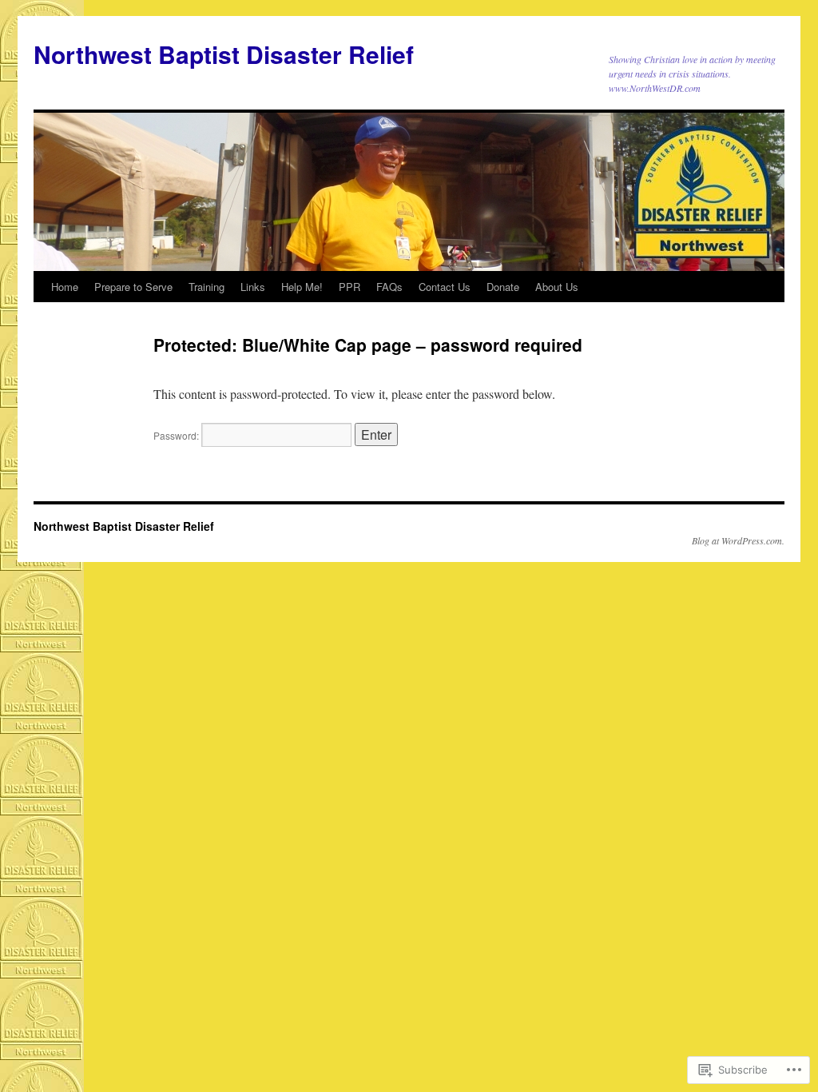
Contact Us (445, 286)
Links (252, 286)
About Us (556, 286)
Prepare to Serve (133, 286)
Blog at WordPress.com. (738, 540)
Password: (177, 435)
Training (206, 286)
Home (64, 286)
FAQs (389, 286)
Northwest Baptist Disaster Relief (224, 54)
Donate (502, 286)
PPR (349, 286)
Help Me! (302, 286)
